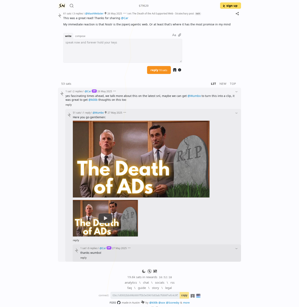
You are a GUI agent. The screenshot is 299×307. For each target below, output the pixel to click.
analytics (131, 282)
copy (184, 295)
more (186, 302)
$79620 (143, 5)
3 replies (78, 13)
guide (142, 288)
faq (129, 288)
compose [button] (80, 36)
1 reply (87, 112)
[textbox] (150, 21)
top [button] (233, 83)
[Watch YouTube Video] (105, 218)
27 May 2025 (115, 112)
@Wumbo (194, 96)
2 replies (78, 91)
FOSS (113, 302)
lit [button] (213, 83)
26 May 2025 (114, 13)
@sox (161, 302)
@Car (124, 18)
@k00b (93, 100)
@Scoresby (172, 302)
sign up (231, 5)
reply (159, 70)
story (155, 288)
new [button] (223, 83)
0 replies (93, 248)
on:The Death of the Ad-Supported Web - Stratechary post (161, 13)
